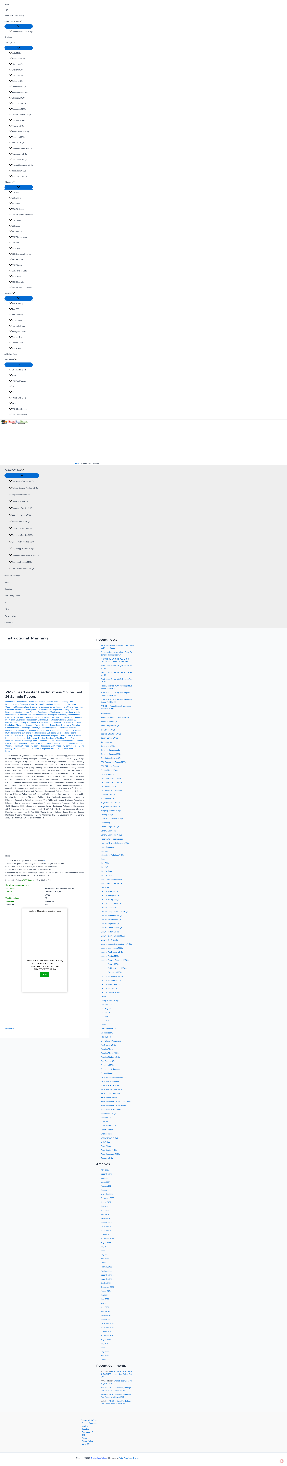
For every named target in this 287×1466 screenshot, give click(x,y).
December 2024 (107, 1174)
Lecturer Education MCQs (111, 920)
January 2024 (106, 1190)
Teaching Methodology (23, 746)
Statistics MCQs (18, 120)
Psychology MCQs (19, 154)
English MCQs (17, 70)
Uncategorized (106, 1134)
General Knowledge (12, 576)
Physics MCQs (18, 126)
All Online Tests (10, 354)
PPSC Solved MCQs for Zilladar (113, 1106)
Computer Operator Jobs (110, 750)
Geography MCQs (19, 109)
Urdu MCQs (16, 53)
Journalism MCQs (19, 171)
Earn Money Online (12, 596)
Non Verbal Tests (18, 326)
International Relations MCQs (112, 855)
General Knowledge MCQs (111, 835)
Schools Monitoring (59, 743)
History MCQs (17, 64)
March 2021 (105, 1311)
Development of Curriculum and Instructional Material (59, 712)
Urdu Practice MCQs (20, 501)
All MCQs (8, 43)
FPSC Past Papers (19, 409)
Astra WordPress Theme (129, 1458)
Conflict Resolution (74, 707)
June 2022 (105, 1251)
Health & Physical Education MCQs (115, 843)
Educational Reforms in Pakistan (28, 725)
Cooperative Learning (60, 709)
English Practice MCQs (21, 495)
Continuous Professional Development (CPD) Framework (28, 709)
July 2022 (104, 1247)
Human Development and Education (53, 728)
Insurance (105, 851)
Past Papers (9, 360)
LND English (106, 1009)
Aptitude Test (17, 337)
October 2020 (106, 1331)
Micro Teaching (63, 733)
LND (6, 10)
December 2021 (107, 1275)
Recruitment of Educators (111, 1110)
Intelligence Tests (19, 332)
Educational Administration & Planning (31, 720)
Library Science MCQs (110, 1000)
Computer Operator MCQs (22, 32)
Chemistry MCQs (18, 98)
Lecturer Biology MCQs (110, 895)
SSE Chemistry (18, 282)
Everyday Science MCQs (111, 811)
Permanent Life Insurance (111, 1069)
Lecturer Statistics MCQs (110, 984)
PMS (14, 375)
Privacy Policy (10, 616)
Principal (41, 738)
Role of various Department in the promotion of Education (28, 743)
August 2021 (106, 1291)
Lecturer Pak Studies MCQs (112, 952)
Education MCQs (18, 59)
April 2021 (105, 1307)
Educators (8, 182)
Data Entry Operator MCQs (111, 782)
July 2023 (104, 1206)
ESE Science (17, 198)
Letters (103, 996)
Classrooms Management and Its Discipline (22, 707)
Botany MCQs (17, 81)
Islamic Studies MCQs (20, 132)
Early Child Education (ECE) (61, 717)
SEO (6, 602)
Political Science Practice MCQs (25, 488)
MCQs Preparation (108, 1033)
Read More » (10, 1029)
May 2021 (105, 1303)
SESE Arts (16, 203)
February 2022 (106, 1267)
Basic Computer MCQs (110, 726)
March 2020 (105, 1360)
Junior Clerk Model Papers (111, 879)
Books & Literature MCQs (111, 734)
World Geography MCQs (110, 1154)
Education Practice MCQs (22, 528)
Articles (7, 582)
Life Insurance (106, 1005)
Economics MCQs (19, 103)
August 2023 (106, 1202)
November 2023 (107, 1194)
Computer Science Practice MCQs (25, 555)
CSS (14, 387)
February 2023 (106, 1218)
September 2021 (107, 1287)
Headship (8, 37)
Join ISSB (105, 863)
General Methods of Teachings (17, 728)
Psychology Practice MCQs (23, 549)
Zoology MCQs (18, 143)
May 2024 (105, 1178)
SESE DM (16, 248)
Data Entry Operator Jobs (111, 778)
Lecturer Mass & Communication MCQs (116, 944)
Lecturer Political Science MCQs (113, 968)
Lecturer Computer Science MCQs (114, 912)
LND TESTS (106, 1017)
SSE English (17, 220)
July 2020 (104, 1344)
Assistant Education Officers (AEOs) (115, 718)
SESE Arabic (17, 232)
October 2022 (106, 1234)
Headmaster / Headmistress (16, 702)
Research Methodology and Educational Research (34, 741)
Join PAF (8, 293)
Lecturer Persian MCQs (110, 956)
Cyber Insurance (107, 774)
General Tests (17, 343)
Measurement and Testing (45, 733)
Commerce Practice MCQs (22, 508)
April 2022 (105, 1259)
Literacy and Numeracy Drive (22, 733)
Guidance (34, 728)
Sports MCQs (106, 1118)
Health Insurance (107, 847)
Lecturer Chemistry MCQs (111, 904)
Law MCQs (105, 887)
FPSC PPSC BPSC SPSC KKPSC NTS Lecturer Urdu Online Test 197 (117, 1374)
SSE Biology (17, 265)
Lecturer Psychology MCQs (111, 972)
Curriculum (74, 709)
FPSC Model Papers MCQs (112, 819)
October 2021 (106, 1283)
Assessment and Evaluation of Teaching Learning (48, 702)
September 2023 (107, 1198)
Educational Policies (35, 723)
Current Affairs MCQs (109, 770)
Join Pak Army (17, 303)
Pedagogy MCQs (107, 1065)
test (44, 861)
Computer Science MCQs (22, 148)
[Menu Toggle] (18, 26)
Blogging (8, 589)
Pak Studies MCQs (19, 160)
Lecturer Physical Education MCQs (114, 960)
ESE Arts (15, 192)
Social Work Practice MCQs (23, 569)
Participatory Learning (31, 736)
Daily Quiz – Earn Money (14, 16)
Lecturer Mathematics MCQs (112, 948)
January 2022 (106, 1271)
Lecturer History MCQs (110, 932)
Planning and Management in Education (21, 738)
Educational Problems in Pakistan (57, 723)
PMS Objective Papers (110, 1081)
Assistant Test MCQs (109, 722)
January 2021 (106, 1319)
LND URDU (105, 1021)
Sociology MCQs (18, 137)
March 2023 (105, 1214)
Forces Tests (17, 320)
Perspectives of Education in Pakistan (66, 736)
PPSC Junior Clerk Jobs (110, 1093)
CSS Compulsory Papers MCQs (113, 762)
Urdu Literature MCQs (109, 1138)
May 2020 (105, 1352)
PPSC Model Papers (109, 1097)
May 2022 (105, 1255)
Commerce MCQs (19, 87)
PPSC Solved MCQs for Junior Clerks (116, 1102)
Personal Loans (107, 1073)
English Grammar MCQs (110, 803)
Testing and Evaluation (22, 749)
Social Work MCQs (19, 176)
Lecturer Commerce (108, 908)
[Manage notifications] (282, 1461)
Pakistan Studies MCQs (110, 1057)
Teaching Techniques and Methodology (48, 746)
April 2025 (105, 1170)
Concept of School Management (53, 707)
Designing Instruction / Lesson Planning (21, 712)
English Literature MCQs (110, 807)
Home (6, 4)
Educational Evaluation (56, 720)
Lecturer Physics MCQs (110, 964)
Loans (103, 1025)
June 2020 (105, 1348)
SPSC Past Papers (108, 1126)
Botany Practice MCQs (21, 522)
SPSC (14, 403)
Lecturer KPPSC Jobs (109, 940)
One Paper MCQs (11, 21)
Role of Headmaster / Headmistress (69, 741)
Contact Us (8, 623)
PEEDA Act (45, 736)
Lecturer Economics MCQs (111, 916)
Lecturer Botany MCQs (110, 899)
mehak (103, 1388)
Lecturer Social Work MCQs (112, 976)
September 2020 (107, 1335)
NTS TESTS (106, 1037)
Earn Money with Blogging (111, 790)
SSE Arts (15, 243)
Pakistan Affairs (107, 1049)
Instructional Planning (55, 730)
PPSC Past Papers (19, 415)
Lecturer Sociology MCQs (111, 980)
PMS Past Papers (19, 398)
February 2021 (106, 1315)
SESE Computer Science (22, 288)
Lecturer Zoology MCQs (110, 992)
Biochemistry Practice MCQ (23, 542)
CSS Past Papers (19, 370)
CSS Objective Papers (110, 766)
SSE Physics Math (19, 237)
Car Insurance (106, 742)
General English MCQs (110, 827)
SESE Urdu (16, 276)
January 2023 (106, 1222)
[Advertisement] (143, 445)
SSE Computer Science (21, 254)
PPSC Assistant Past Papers (112, 1089)
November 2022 (107, 1230)
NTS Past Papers (19, 381)
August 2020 (106, 1340)
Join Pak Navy (17, 315)
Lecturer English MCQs (110, 924)
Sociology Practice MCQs (22, 562)
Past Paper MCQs (108, 1061)
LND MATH (105, 1013)
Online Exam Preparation (111, 1041)
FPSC (14, 392)
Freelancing (105, 823)
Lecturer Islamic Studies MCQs (113, 936)
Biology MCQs (17, 75)
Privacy (7, 609)
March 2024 (105, 1182)
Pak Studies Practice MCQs (23, 481)
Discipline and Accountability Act (37, 717)
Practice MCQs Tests (12, 470)
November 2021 (107, 1279)
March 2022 (105, 1263)
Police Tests (17, 348)
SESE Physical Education (22, 215)
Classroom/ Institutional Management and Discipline (55, 704)
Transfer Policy (107, 1130)
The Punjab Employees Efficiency (45, 749)
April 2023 (105, 1210)
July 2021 (104, 1295)
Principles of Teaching (55, 738)
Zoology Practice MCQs (21, 515)
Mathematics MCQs (19, 92)
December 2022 (107, 1226)
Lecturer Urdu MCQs (109, 988)
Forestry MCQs (107, 815)
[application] (20, 21)
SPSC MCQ (105, 1122)
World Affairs (106, 1146)
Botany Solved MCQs (109, 738)
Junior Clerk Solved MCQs (111, 883)
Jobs (102, 859)
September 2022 (107, 1239)
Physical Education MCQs (22, 165)
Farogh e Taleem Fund (51, 725)
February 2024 (106, 1186)
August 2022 (106, 1243)
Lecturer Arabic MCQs (109, 891)
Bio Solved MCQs (108, 730)
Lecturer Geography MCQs (111, 928)
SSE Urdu (16, 226)
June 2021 (105, 1299)
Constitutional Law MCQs (111, 758)
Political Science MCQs (21, 115)
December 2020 (107, 1323)
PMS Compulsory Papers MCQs (113, 1077)
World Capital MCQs (109, 1150)
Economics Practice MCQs (22, 535)
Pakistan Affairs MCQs (109, 1053)
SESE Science (18, 209)
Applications (106, 714)
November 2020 (107, 1327)
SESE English (17, 260)
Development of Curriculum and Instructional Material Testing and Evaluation (35, 715)
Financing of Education (70, 725)
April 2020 (105, 1356)
